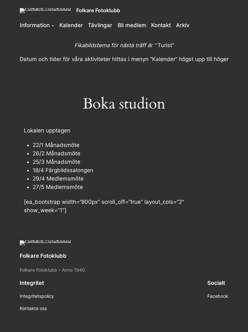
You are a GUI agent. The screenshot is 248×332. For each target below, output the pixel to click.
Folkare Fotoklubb (98, 10)
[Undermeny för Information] (53, 25)
